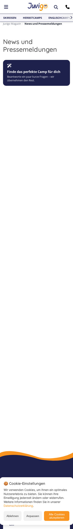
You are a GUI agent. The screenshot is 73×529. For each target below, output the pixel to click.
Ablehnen (12, 516)
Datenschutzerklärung (18, 505)
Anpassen (32, 516)
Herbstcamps (32, 18)
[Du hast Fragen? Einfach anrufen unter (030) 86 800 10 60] (68, 7)
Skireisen (9, 18)
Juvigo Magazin (12, 23)
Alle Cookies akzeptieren (57, 516)
